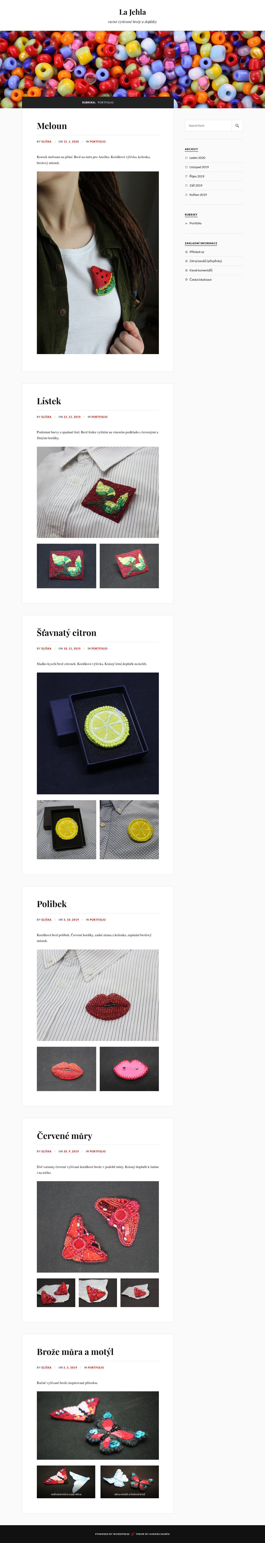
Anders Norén (159, 1534)
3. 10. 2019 (71, 919)
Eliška (47, 141)
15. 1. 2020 (71, 141)
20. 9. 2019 (71, 1151)
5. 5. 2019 (70, 1367)
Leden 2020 (197, 157)
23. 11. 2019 (72, 416)
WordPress (121, 1534)
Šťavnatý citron (66, 632)
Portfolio (98, 141)
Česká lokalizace (200, 279)
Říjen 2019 (197, 176)
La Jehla (132, 12)
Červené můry (64, 1135)
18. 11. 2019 (72, 648)
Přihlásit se (197, 252)
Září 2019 (196, 185)
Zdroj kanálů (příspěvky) (206, 261)
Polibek (52, 903)
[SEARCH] (237, 125)
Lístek (49, 400)
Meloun (52, 125)
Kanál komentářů (201, 270)
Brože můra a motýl (75, 1351)
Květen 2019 (198, 194)
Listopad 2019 (199, 167)
